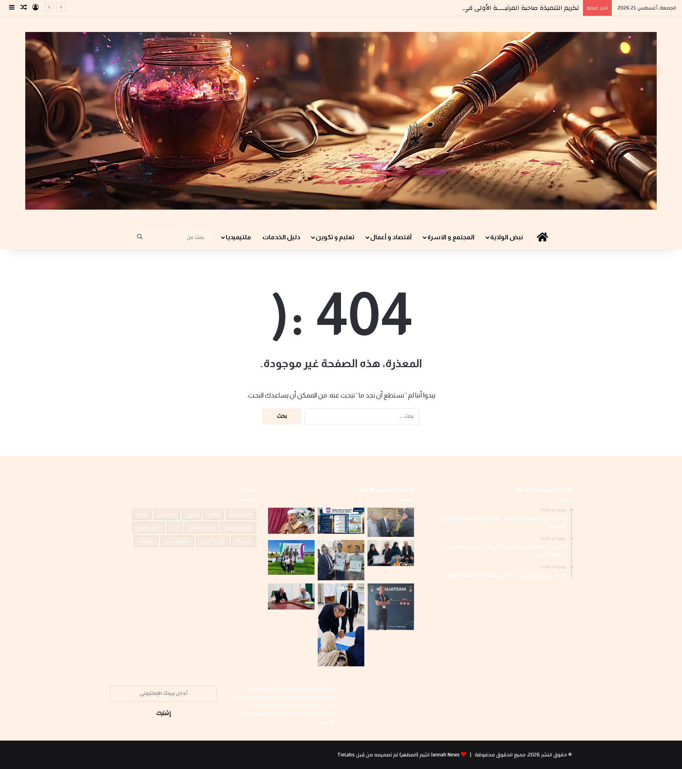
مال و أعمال (212, 541)
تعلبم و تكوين (335, 237)
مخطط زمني (177, 541)
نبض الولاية (506, 237)
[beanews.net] (341, 121)
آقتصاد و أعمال (391, 237)
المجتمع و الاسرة (450, 237)
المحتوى (167, 514)
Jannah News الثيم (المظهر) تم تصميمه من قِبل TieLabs (398, 755)
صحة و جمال (201, 527)
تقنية (142, 514)
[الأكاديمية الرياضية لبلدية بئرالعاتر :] (341, 521)
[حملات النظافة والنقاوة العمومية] (390, 522)
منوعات (146, 541)
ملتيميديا (238, 237)
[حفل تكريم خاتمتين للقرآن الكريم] (291, 521)
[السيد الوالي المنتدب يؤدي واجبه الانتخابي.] (341, 624)
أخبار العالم (241, 514)
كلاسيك (244, 541)
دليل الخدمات (281, 237)
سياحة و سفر (238, 527)
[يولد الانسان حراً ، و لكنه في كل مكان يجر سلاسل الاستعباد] (341, 560)
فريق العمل (149, 527)
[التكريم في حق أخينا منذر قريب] (390, 606)
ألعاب (213, 514)
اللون (192, 514)
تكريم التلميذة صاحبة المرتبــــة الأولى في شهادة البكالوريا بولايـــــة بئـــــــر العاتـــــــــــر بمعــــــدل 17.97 (431, 8)
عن (175, 527)
